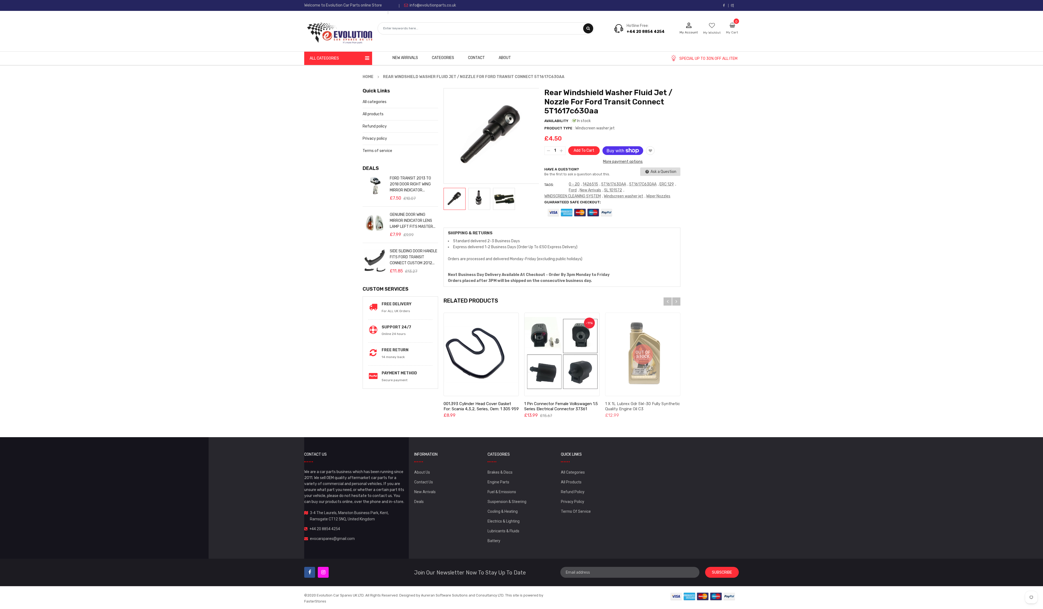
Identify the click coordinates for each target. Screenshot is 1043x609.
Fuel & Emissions (502, 492)
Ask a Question (663, 171)
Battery (494, 541)
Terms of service (377, 150)
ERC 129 (666, 184)
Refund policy (375, 126)
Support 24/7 (396, 327)
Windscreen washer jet (623, 196)
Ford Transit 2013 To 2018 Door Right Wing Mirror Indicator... (410, 184)
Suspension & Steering (507, 501)
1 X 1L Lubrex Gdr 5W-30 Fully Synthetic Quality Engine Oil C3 (642, 406)
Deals (419, 501)
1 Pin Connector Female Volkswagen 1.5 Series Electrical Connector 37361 (561, 406)
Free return (395, 350)
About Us (422, 472)
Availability (556, 121)
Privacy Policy (572, 501)
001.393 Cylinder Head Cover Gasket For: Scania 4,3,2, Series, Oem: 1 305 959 (481, 406)
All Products (571, 482)
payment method (399, 373)
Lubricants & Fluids (503, 531)
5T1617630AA (613, 184)
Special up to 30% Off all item (708, 58)
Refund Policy (573, 492)
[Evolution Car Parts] (703, 596)
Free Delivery (396, 304)
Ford (573, 190)
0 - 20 (574, 184)
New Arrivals (590, 190)
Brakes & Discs (500, 472)
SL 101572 (613, 190)
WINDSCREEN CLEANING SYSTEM (572, 196)
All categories (375, 102)
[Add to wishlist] (650, 150)
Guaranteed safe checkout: (572, 202)
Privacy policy (375, 138)
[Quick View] (481, 354)
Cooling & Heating (503, 511)
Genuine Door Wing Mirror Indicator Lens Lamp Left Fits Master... (412, 220)
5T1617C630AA (642, 184)
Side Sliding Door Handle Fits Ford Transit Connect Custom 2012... (413, 257)
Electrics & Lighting (504, 521)
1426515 (590, 184)
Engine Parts (498, 482)
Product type (558, 128)
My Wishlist (712, 33)
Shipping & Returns (470, 233)
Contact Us (423, 482)
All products (373, 114)
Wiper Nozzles (658, 196)
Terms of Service (576, 511)
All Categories (573, 472)
